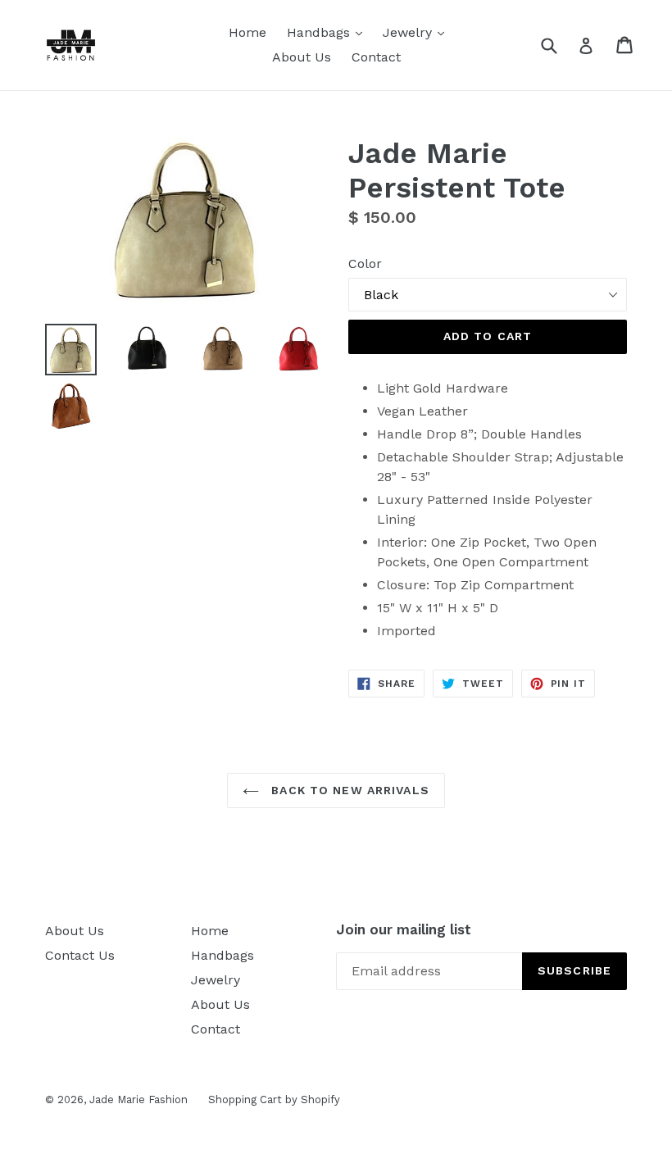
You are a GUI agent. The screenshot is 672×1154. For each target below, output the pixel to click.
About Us (301, 57)
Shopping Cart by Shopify (274, 1099)
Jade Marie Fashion (138, 1099)
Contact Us (80, 955)
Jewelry (417, 32)
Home (247, 32)
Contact (376, 57)
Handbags (328, 32)
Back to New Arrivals (348, 790)
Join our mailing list (403, 929)
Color (365, 263)
